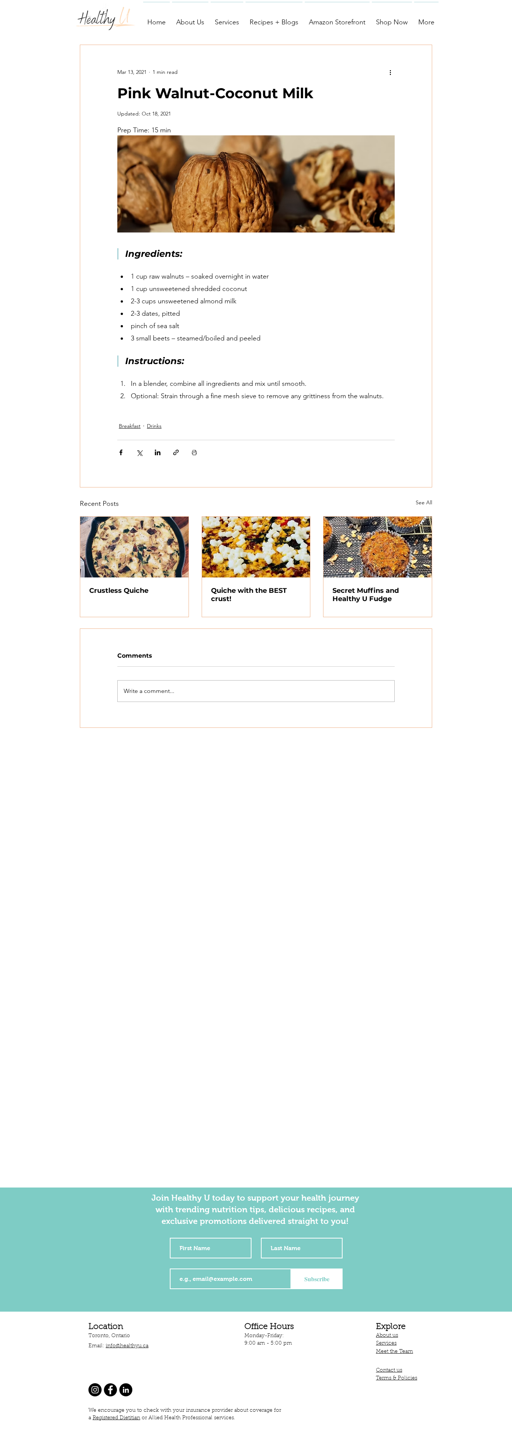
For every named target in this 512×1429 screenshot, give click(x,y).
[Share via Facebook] (120, 452)
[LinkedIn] (125, 1389)
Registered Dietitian (116, 1418)
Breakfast (130, 426)
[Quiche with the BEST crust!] (256, 547)
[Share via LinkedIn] (157, 452)
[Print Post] (194, 452)
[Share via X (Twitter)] (139, 452)
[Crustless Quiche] (134, 547)
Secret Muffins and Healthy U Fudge (365, 594)
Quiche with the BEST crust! (249, 594)
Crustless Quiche (118, 590)
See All (424, 502)
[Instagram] (95, 1389)
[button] (190, 19)
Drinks (154, 426)
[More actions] (390, 71)
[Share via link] (176, 452)
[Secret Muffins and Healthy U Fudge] (377, 547)
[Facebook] (110, 1389)
